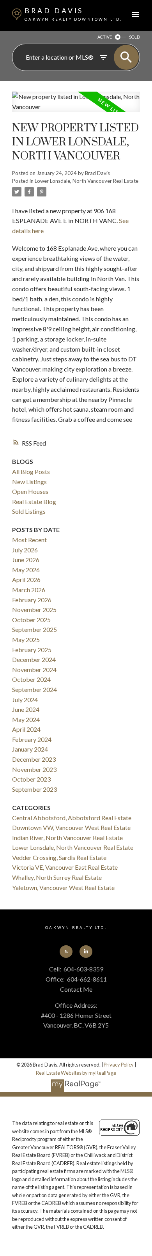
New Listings (29, 481)
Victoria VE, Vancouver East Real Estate (65, 867)
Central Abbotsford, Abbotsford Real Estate (71, 817)
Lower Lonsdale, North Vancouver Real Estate (86, 181)
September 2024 (34, 689)
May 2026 (26, 569)
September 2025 (34, 629)
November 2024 (34, 669)
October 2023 (31, 779)
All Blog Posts (31, 471)
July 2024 (25, 699)
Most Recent (29, 539)
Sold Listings (29, 511)
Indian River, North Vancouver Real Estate (67, 837)
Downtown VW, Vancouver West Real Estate (71, 827)
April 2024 (26, 729)
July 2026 (25, 550)
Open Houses (30, 491)
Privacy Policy (119, 1064)
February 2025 (31, 649)
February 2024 (31, 739)
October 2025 (31, 619)
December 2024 (34, 659)
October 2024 (31, 679)
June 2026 (25, 559)
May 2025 (26, 639)
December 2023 (34, 759)
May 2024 (26, 719)
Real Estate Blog (34, 501)
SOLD (134, 36)
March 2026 (28, 589)
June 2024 (25, 709)
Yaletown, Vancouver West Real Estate (63, 887)
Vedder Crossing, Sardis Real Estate (59, 857)
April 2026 (26, 579)
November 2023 (34, 769)
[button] (66, 951)
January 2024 (30, 749)
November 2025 (34, 609)
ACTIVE (104, 36)
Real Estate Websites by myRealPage (76, 1073)
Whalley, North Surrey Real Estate (57, 877)
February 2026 (31, 599)
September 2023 (34, 789)
